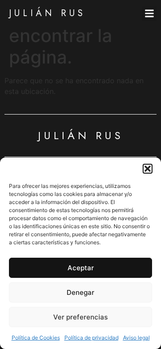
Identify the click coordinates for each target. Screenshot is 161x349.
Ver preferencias (80, 317)
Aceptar (81, 268)
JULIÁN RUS (47, 13)
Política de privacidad (91, 337)
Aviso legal (136, 337)
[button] (147, 168)
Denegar (80, 292)
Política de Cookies (36, 337)
